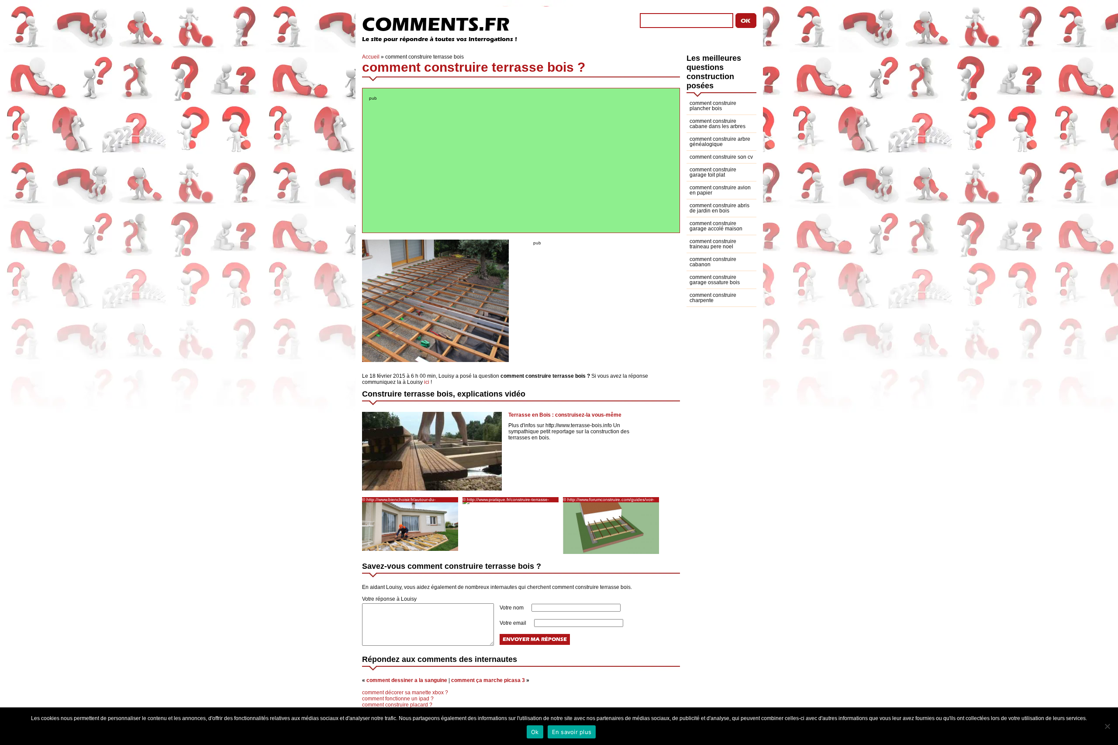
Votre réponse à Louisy (389, 599)
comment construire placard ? (397, 705)
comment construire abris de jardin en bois (719, 208)
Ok (535, 731)
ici (426, 382)
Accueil (371, 57)
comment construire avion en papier (720, 190)
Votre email (514, 623)
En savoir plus (572, 731)
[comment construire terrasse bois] (435, 360)
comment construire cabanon (713, 262)
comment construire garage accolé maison (716, 226)
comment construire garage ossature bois (715, 279)
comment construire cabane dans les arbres (717, 123)
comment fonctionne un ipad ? (398, 699)
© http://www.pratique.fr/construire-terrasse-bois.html (505, 499)
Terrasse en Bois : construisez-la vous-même (564, 415)
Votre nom (512, 608)
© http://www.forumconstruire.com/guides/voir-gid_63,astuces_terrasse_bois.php (608, 499)
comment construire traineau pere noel (713, 244)
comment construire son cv (721, 157)
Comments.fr (436, 24)
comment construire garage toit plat (713, 172)
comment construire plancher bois (713, 105)
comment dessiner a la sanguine (406, 680)
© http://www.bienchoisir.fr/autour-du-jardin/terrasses (398, 499)
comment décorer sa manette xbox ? (405, 692)
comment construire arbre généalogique (720, 141)
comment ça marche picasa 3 (488, 680)
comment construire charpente (713, 297)
